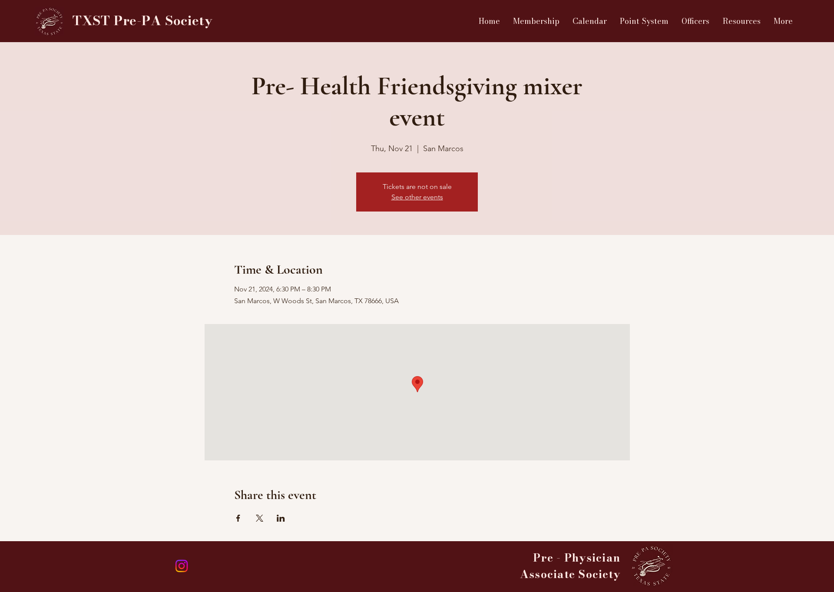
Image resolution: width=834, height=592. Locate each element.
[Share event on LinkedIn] (281, 518)
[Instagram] (181, 566)
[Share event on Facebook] (238, 518)
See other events (417, 197)
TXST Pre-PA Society (142, 20)
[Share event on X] (259, 518)
